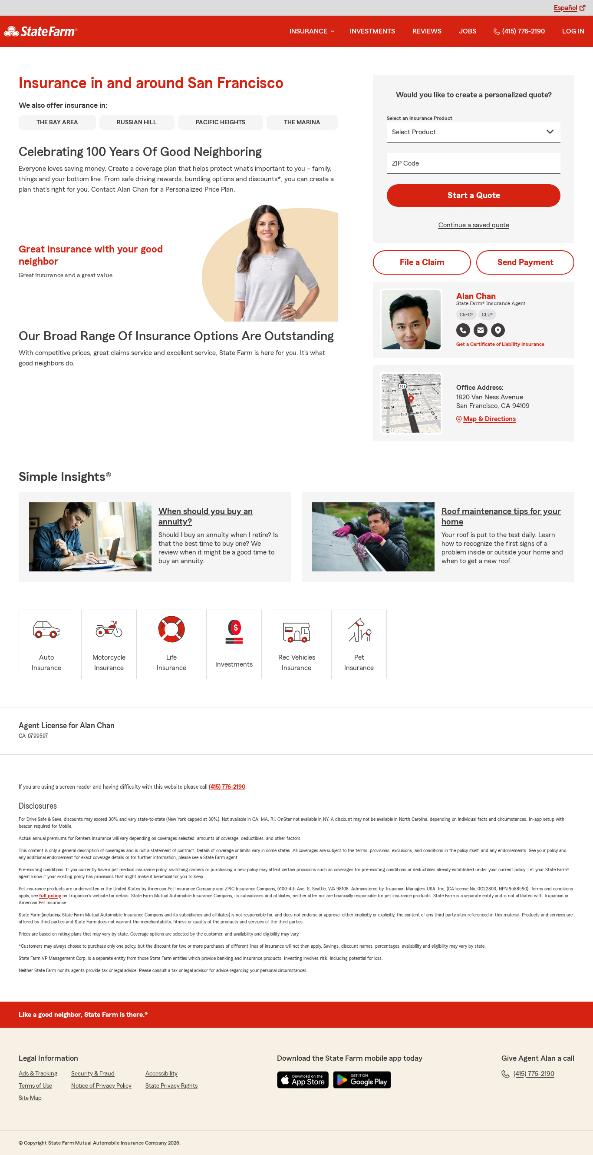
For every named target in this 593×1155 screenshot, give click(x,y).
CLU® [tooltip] (487, 314)
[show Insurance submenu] (330, 31)
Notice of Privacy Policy (101, 1086)
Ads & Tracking (38, 1074)
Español (565, 7)
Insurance (308, 31)
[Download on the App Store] (303, 1080)
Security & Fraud (93, 1074)
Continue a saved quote (473, 225)
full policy (50, 895)
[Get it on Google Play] (362, 1080)
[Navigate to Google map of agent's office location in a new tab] (498, 330)
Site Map (30, 1098)
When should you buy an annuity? (205, 516)
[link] (40, 31)
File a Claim (422, 262)
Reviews (426, 31)
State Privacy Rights (171, 1086)
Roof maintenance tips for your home (501, 516)
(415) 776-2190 (523, 31)
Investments (372, 31)
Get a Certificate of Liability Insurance (500, 344)
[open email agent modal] (481, 331)
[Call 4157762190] (463, 330)
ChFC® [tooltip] (466, 314)
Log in (573, 31)
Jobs (467, 31)
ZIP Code (405, 163)
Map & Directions (489, 418)
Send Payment (525, 262)
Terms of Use (35, 1086)
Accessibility (161, 1074)
